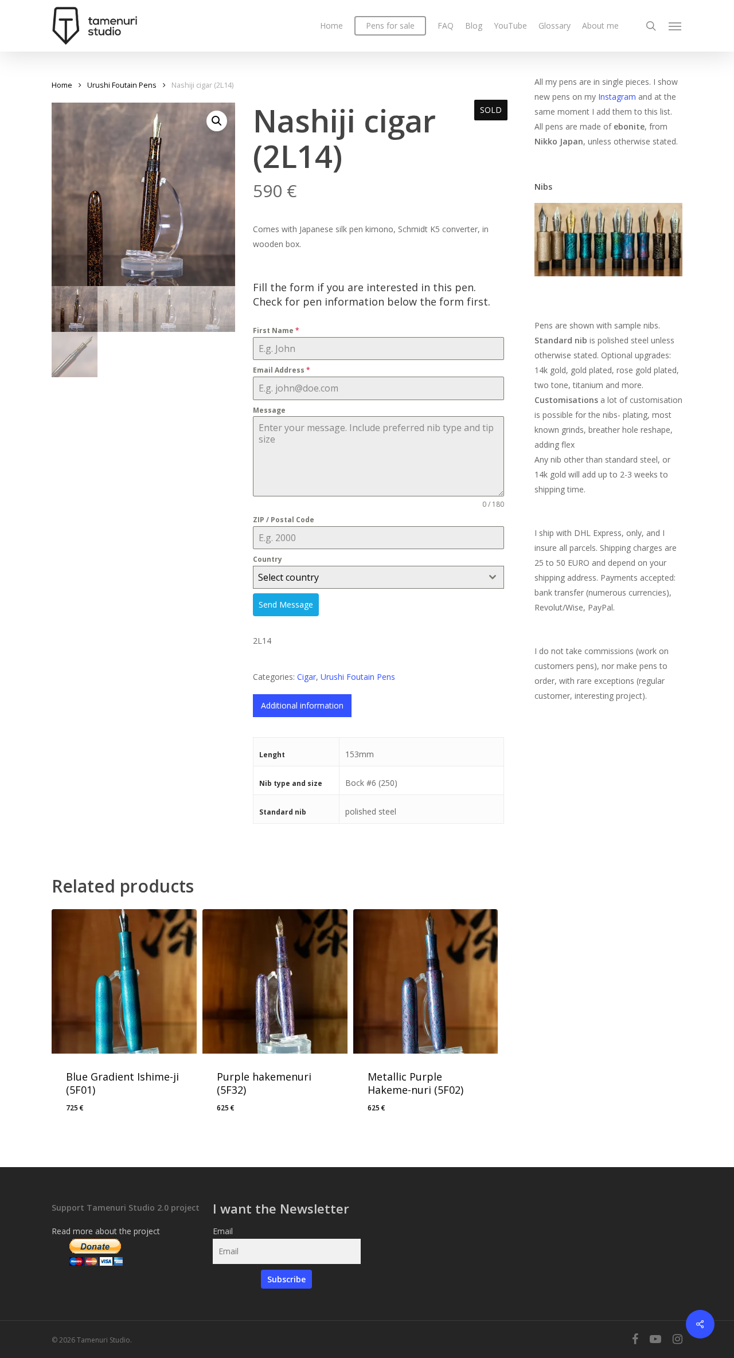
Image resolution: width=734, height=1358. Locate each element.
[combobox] (379, 577)
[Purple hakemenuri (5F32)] (275, 981)
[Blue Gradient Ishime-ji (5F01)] (124, 981)
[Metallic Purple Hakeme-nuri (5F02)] (425, 981)
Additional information (302, 705)
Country (267, 559)
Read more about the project (106, 1231)
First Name (276, 330)
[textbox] (367, 577)
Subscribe (286, 1279)
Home (62, 85)
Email (223, 1231)
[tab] (302, 705)
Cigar (306, 676)
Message (269, 410)
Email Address (281, 370)
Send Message (286, 604)
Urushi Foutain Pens (122, 85)
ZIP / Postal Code (283, 520)
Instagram (618, 96)
